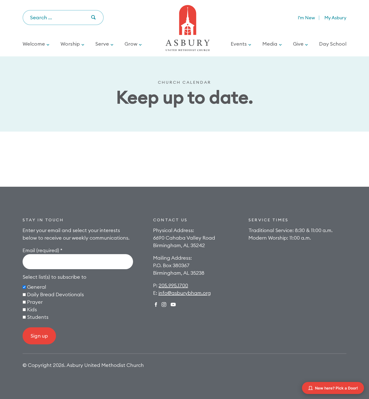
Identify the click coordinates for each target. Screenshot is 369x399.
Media (269, 44)
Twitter (173, 304)
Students (37, 317)
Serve (102, 44)
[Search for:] (63, 17)
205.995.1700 (173, 285)
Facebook (156, 304)
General (36, 287)
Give (298, 44)
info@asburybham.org (184, 293)
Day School (332, 44)
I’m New (306, 18)
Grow (131, 44)
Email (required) (43, 250)
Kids (32, 309)
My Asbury (335, 18)
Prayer (35, 302)
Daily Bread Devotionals (55, 294)
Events (239, 44)
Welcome (34, 44)
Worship (70, 44)
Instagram (164, 304)
